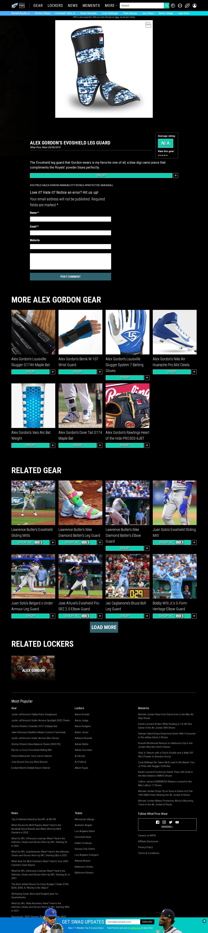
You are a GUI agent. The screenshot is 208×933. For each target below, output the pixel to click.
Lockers (55, 6)
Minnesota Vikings (84, 819)
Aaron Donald (82, 714)
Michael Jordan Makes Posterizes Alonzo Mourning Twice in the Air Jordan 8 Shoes (165, 802)
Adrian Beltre (81, 744)
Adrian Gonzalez (83, 750)
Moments (91, 6)
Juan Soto (183, 13)
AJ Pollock (80, 761)
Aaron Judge (166, 13)
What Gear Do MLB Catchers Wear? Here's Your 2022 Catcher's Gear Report (39, 863)
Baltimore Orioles (84, 866)
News (73, 6)
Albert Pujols (81, 767)
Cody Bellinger (110, 13)
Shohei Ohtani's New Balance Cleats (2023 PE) (36, 744)
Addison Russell (83, 738)
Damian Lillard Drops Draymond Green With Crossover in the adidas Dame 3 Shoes (167, 735)
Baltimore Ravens (84, 872)
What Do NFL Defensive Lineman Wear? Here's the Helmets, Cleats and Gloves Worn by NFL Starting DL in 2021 (40, 874)
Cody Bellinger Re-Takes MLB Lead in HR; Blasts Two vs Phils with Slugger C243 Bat (166, 764)
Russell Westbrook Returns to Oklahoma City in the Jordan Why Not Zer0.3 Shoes (165, 745)
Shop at (25, 542)
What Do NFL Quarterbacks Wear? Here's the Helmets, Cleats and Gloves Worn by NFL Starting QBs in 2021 (40, 853)
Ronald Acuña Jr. (20, 13)
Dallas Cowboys (83, 843)
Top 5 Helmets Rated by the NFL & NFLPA (33, 819)
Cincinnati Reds (83, 837)
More (110, 6)
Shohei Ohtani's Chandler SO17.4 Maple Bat (34, 726)
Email (34, 226)
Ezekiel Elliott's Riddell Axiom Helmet (30, 767)
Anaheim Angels (83, 825)
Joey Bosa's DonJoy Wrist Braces (29, 761)
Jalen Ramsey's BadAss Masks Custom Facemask (38, 732)
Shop (101, 175)
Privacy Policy (145, 847)
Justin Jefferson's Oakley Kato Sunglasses (34, 714)
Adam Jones (81, 732)
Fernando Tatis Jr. (65, 13)
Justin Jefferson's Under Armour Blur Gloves (35, 738)
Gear (38, 6)
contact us (135, 928)
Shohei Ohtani (42, 13)
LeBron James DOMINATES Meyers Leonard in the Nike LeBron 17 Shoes (165, 783)
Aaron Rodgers (83, 726)
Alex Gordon (51, 185)
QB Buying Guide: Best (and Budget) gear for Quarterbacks (34, 895)
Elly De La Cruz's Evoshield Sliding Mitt (31, 750)
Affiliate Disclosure (148, 841)
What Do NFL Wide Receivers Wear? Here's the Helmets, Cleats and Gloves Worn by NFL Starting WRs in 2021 (40, 907)
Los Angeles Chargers (86, 854)
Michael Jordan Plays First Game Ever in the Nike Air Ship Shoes (166, 716)
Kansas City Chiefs (85, 848)
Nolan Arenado (88, 13)
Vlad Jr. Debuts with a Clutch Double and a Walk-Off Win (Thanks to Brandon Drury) (165, 754)
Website (35, 240)
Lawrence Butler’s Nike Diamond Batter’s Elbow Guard (123, 535)
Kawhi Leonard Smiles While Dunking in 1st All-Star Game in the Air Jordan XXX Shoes (165, 726)
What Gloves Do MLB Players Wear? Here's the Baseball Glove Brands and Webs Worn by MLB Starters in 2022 (36, 829)
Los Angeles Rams (85, 831)
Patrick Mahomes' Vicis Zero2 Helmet (31, 756)
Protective (93, 185)
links (117, 17)
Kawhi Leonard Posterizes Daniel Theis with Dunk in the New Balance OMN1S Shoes (165, 774)
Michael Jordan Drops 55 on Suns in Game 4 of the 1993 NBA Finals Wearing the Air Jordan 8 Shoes (165, 793)
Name (34, 212)
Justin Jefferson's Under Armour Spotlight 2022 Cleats (40, 720)
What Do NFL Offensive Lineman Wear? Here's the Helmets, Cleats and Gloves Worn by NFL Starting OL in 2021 (39, 842)
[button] (195, 6)
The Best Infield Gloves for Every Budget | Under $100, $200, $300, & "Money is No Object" (40, 886)
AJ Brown (80, 756)
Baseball (107, 185)
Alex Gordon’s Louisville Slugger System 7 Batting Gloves (124, 365)
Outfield (37, 185)
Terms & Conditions (148, 853)
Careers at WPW (147, 835)
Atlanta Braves (82, 860)
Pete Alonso (130, 13)
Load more (104, 627)
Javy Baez (148, 13)
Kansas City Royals (72, 185)
